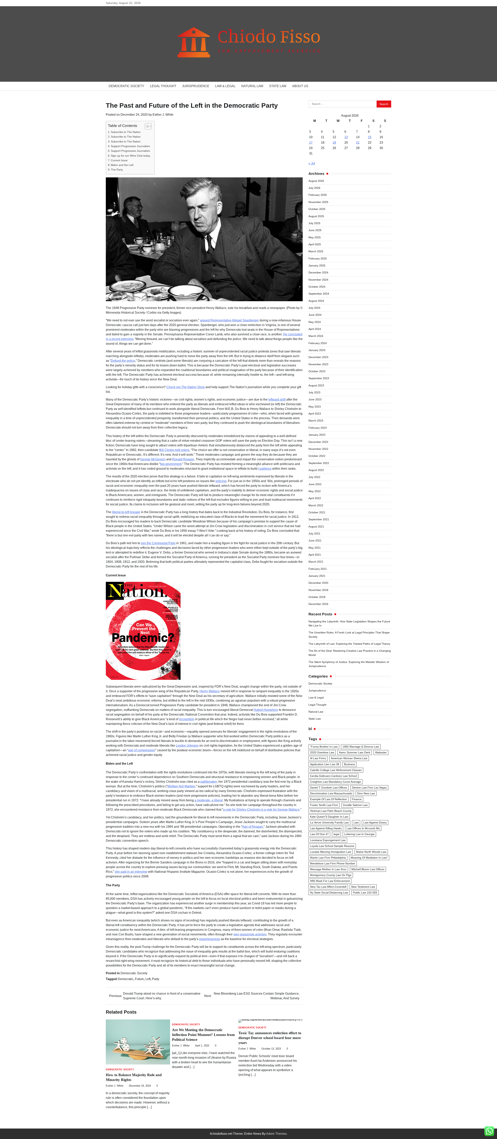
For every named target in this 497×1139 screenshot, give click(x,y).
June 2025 (314, 230)
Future (139, 979)
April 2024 (314, 329)
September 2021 (318, 519)
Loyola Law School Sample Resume (332, 846)
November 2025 (318, 202)
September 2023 (318, 378)
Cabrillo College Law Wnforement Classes (336, 770)
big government (171, 464)
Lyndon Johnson (187, 745)
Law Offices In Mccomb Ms (363, 828)
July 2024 (314, 307)
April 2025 (314, 244)
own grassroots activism (249, 934)
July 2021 (314, 533)
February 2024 (317, 343)
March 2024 (315, 335)
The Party (117, 169)
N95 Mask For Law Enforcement (330, 880)
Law (356, 822)
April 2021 (314, 554)
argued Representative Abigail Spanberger (229, 320)
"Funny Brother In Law (324, 746)
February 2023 (317, 427)
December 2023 (318, 357)
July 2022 (314, 477)
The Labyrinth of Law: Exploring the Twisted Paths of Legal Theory (349, 643)
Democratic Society (126, 86)
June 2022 (314, 484)
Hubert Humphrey (266, 709)
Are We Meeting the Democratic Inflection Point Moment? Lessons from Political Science (203, 1035)
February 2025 (317, 258)
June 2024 (314, 314)
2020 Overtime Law (322, 752)
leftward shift (277, 399)
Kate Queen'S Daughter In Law (329, 816)
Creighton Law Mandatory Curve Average (335, 781)
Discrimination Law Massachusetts (331, 793)
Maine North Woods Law (371, 851)
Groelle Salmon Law (355, 805)
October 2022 (316, 455)
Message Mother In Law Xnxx (328, 869)
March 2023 (315, 420)
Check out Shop (185, 387)
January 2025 (316, 265)
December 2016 (318, 604)
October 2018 (316, 597)
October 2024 (316, 286)
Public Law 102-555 (365, 892)
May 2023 (314, 406)
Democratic (125, 979)
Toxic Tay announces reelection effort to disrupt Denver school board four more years (269, 1038)
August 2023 (316, 385)
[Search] (386, 86)
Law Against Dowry (375, 822)
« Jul (311, 163)
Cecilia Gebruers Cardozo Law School (333, 775)
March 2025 (315, 251)
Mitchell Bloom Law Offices (367, 869)
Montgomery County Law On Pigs (330, 875)
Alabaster (381, 752)
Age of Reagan (252, 826)
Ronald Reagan (183, 459)
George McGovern (152, 459)
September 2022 (318, 463)
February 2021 (317, 568)
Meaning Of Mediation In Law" (369, 857)
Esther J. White (163, 114)
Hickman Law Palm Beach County (331, 810)
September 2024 (318, 293)
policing (220, 481)
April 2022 (314, 498)
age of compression (141, 750)
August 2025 (316, 216)
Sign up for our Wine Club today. (131, 155)
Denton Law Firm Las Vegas (369, 787)
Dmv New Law (366, 793)
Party (155, 979)
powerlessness (209, 939)
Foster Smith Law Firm (324, 805)
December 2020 (318, 582)
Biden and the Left (122, 165)
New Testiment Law (363, 886)
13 (346, 137)
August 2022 (316, 470)
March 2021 (315, 561)
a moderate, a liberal (209, 800)
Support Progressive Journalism (130, 146)
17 (311, 142)
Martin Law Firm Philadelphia (328, 857)
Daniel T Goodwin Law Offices (328, 787)
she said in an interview (131, 871)
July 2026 (314, 187)
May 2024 (314, 322)
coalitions (264, 468)
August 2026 (316, 180)
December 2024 (318, 272)
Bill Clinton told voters (174, 450)
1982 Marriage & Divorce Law (360, 746)
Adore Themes (276, 1133)
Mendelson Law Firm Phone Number (332, 863)
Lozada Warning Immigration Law (330, 851)
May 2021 (314, 547)
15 (369, 137)
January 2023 (316, 434)
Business (349, 764)
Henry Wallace (210, 691)
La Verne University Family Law (329, 822)
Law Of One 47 (319, 834)
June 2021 (314, 540)
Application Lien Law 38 (324, 764)
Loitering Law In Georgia (359, 834)
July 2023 (314, 392)
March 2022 (315, 505)
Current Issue (119, 160)
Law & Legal (225, 86)
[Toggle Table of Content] (146, 126)
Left (147, 979)
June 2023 (314, 399)
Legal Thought (163, 86)
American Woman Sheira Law (349, 758)
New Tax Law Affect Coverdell (328, 886)
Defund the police (123, 360)
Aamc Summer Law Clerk (354, 752)
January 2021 (316, 575)
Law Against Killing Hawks (326, 828)
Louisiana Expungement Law (328, 840)
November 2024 (318, 279)
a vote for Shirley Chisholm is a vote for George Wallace (261, 809)
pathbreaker (208, 781)
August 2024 (316, 300)
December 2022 (318, 441)
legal (336, 834)
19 (334, 142)
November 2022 (318, 448)
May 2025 (314, 237)
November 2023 (318, 364)
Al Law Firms (318, 758)
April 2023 (314, 413)
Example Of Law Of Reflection (328, 799)
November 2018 (318, 590)
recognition (186, 719)
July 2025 (314, 223)
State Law (277, 86)
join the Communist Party (158, 543)
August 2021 (316, 526)
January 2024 (316, 350)
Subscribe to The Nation (126, 132)
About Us (300, 86)
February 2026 (317, 194)
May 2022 (314, 491)
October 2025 (316, 209)
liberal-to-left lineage (126, 512)
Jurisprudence (195, 86)
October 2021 (316, 512)
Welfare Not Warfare (181, 786)
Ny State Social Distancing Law (329, 892)
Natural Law (252, 86)
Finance (357, 799)
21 (358, 142)
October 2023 (316, 371)
